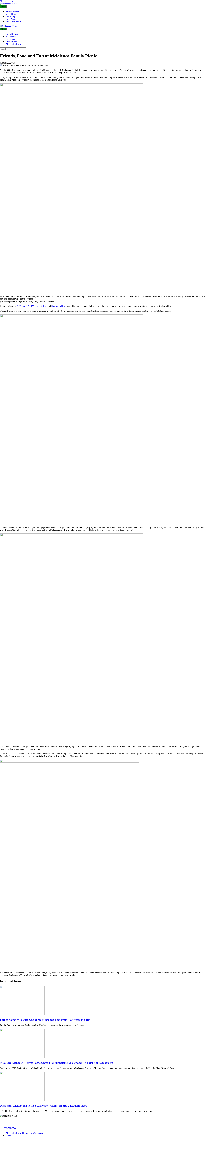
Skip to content (6, 1)
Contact (9, 1135)
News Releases (12, 11)
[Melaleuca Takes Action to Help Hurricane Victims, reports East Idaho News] (22, 1100)
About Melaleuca (13, 21)
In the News (11, 14)
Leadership (10, 16)
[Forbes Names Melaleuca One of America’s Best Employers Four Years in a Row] (22, 1014)
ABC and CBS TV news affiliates (32, 306)
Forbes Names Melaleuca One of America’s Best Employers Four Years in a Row (45, 1019)
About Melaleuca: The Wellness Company (24, 1133)
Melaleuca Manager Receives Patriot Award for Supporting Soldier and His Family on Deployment (56, 1062)
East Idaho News (58, 306)
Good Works (11, 19)
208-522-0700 (10, 1128)
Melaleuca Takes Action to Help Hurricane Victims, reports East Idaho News (43, 1105)
